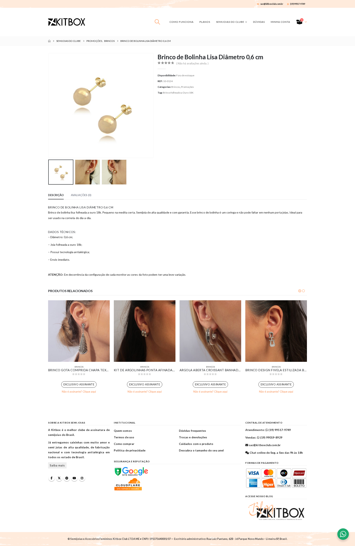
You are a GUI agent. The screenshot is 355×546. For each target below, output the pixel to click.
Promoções (187, 86)
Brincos (175, 86)
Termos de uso (124, 437)
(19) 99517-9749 (297, 3)
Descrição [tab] (56, 195)
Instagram (82, 478)
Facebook (51, 478)
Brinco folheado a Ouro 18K (178, 92)
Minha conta (280, 21)
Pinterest (67, 478)
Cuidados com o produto (196, 443)
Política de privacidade (130, 450)
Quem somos (123, 430)
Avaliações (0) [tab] (81, 195)
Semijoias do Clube (230, 21)
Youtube (74, 478)
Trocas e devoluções (193, 437)
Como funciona (181, 21)
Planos (204, 21)
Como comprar (124, 443)
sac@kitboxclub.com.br (271, 3)
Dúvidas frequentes (192, 430)
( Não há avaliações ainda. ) (192, 63)
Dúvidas (259, 21)
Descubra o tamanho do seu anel (201, 450)
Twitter (59, 478)
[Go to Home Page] (49, 41)
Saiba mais (57, 465)
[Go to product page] (79, 331)
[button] (157, 22)
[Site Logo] (66, 22)
